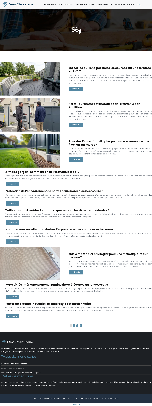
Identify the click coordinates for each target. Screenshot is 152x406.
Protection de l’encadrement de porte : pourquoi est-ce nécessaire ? (54, 191)
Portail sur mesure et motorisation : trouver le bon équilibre (104, 105)
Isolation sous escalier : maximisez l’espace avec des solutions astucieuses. (59, 229)
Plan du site (76, 404)
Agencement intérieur (124, 4)
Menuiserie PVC (66, 4)
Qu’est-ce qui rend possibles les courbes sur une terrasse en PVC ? (110, 69)
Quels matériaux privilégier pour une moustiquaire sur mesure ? (108, 255)
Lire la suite (75, 89)
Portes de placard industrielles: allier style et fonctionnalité (48, 304)
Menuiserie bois (49, 4)
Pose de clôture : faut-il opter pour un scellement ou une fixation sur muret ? (109, 143)
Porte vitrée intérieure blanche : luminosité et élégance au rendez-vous (56, 285)
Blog (139, 4)
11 (80, 325)
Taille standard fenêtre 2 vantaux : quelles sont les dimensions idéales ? (57, 210)
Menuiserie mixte (105, 4)
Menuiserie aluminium (85, 4)
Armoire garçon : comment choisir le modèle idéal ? (42, 172)
